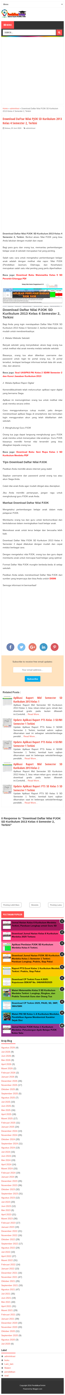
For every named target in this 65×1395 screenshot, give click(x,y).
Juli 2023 (5, 1202)
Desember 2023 (9, 1181)
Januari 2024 (7, 1177)
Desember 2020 (9, 1323)
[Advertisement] (32, 70)
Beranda (34, 905)
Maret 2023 (7, 1218)
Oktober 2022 (8, 1239)
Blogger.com (37, 1389)
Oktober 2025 (8, 1089)
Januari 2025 (7, 1127)
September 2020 (9, 1335)
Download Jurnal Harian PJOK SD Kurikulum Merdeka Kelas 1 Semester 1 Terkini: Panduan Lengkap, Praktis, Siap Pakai (36, 958)
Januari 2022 (7, 1268)
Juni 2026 (6, 1056)
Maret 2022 (7, 1260)
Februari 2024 (8, 1172)
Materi (7, 1368)
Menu (9, 24)
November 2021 (9, 1277)
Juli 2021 (5, 1293)
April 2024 (6, 1164)
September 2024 (9, 1143)
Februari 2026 (8, 1072)
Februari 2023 (8, 1223)
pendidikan (9, 1372)
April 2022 (6, 1256)
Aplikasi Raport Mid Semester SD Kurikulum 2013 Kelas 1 (37, 700)
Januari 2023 (7, 1227)
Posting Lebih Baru (11, 905)
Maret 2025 (7, 1118)
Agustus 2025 (8, 1097)
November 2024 (9, 1135)
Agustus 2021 (8, 1289)
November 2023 (9, 1185)
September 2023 (9, 1193)
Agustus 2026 (8, 1047)
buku (6, 1360)
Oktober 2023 (8, 1189)
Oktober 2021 (8, 1281)
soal (6, 1375)
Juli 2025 (5, 1102)
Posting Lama (56, 905)
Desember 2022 (9, 1231)
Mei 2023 (6, 1210)
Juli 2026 (5, 1052)
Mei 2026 (6, 1060)
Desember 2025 (9, 1081)
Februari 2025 (8, 1122)
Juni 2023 (6, 1206)
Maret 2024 (7, 1168)
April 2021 (6, 1306)
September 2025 (9, 1093)
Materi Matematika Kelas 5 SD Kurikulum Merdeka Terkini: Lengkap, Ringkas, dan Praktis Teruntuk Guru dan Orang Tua (33, 993)
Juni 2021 (6, 1298)
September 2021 (9, 1285)
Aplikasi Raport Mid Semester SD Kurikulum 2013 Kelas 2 (37, 766)
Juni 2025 (6, 1106)
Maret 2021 (7, 1310)
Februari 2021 (8, 1314)
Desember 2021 (9, 1273)
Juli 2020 (5, 1343)
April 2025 (6, 1114)
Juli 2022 (5, 1252)
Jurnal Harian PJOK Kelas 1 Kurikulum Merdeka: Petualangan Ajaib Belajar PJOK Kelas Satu (34, 1030)
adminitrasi (30, 128)
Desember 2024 (9, 1131)
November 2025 (9, 1085)
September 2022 (9, 1243)
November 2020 (9, 1327)
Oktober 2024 (8, 1139)
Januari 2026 (7, 1076)
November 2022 (9, 1235)
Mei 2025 (6, 1110)
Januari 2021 (7, 1319)
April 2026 (6, 1064)
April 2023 (6, 1214)
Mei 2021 (6, 1302)
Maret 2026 (7, 1068)
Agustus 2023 (8, 1197)
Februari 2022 (8, 1264)
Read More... (34, 714)
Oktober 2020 (8, 1331)
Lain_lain (8, 1364)
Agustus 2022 (8, 1247)
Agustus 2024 (8, 1147)
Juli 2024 (5, 1152)
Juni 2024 (6, 1156)
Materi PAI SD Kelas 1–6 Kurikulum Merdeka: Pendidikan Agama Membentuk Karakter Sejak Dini (35, 1017)
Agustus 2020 (8, 1339)
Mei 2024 (6, 1160)
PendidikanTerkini (38, 1385)
